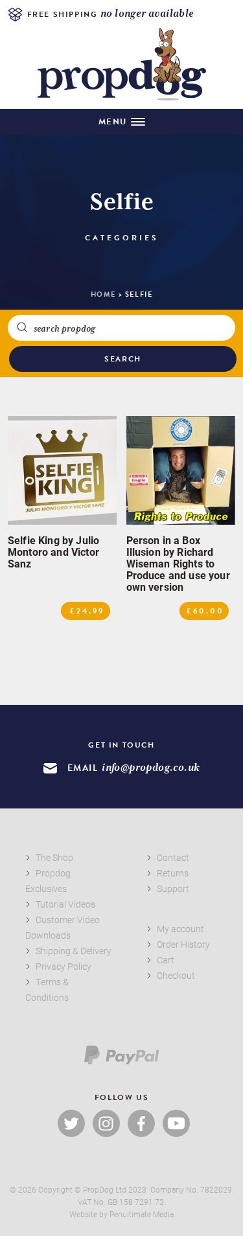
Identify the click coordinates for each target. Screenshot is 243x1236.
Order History (183, 944)
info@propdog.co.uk (151, 768)
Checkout (176, 975)
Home (103, 294)
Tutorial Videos (65, 904)
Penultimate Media (142, 1214)
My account (180, 928)
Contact (173, 857)
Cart (165, 960)
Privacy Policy (63, 966)
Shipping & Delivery (73, 950)
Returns (173, 873)
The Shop (54, 857)
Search (122, 359)
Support (173, 888)
